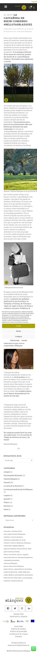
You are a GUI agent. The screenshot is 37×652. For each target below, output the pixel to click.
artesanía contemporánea (13, 531)
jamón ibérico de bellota (23, 569)
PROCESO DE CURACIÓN (12, 578)
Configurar (18, 336)
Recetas (7, 506)
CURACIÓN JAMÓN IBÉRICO (14, 546)
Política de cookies (14, 340)
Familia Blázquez (10, 479)
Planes (6, 502)
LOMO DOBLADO (24, 572)
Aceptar (18, 326)
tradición (7, 581)
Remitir (18, 331)
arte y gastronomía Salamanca (14, 534)
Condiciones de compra (18, 634)
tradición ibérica (17, 581)
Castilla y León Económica (13, 537)
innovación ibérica (10, 557)
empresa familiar (10, 549)
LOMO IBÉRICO (9, 575)
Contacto (18, 636)
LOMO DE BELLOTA (10, 572)
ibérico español (22, 554)
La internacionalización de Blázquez (18, 489)
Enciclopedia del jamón (13, 475)
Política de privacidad (18, 631)
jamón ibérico (9, 569)
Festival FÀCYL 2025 (24, 549)
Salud (6, 509)
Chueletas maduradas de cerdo (15, 540)
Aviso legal (24, 340)
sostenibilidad (27, 578)
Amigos (7, 472)
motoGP (7, 499)
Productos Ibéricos (18, 643)
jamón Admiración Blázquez (14, 566)
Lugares (7, 495)
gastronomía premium (12, 551)
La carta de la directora (13, 486)
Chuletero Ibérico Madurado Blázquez (17, 543)
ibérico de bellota (10, 554)
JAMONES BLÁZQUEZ (11, 560)
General (7, 482)
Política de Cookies (18, 629)
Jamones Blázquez (24, 31)
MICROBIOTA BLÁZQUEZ (24, 575)
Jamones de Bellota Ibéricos (18, 645)
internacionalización (25, 557)
